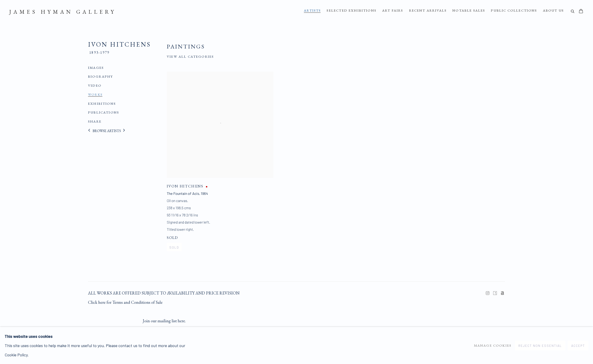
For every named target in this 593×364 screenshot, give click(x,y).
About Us (553, 10)
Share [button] (94, 121)
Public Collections (514, 10)
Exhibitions (102, 103)
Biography (100, 76)
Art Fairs (392, 10)
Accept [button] (578, 346)
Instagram (487, 293)
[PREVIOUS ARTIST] (89, 130)
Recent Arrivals (428, 10)
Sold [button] (174, 247)
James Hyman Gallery (62, 11)
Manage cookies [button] (492, 345)
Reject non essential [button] (540, 346)
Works (95, 94)
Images (96, 68)
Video (94, 85)
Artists (312, 10)
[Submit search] (573, 12)
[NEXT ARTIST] (124, 130)
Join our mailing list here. (164, 320)
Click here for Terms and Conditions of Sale (125, 302)
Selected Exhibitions (351, 10)
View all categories (190, 56)
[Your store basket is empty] (581, 11)
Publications (103, 112)
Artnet (502, 293)
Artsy (495, 293)
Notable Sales (468, 10)
